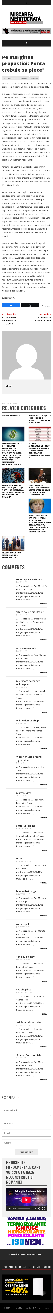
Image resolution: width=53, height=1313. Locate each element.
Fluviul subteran (11, 415)
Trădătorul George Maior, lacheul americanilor (12, 555)
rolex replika (23, 924)
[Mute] (39, 1208)
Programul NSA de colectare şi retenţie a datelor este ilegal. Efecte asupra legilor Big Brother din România (13, 491)
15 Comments (23, 78)
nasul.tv (11, 297)
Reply (44, 604)
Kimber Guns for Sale (28, 1055)
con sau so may (25, 956)
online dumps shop (27, 720)
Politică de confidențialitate (24, 1254)
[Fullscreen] (43, 1208)
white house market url (30, 612)
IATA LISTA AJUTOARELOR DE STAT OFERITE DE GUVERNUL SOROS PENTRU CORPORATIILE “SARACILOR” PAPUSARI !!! (39, 450)
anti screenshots (26, 648)
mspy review (23, 793)
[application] (26, 1199)
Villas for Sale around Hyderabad (29, 758)
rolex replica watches (29, 579)
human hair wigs (26, 891)
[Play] (9, 1208)
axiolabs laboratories (28, 1022)
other (19, 858)
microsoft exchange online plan (28, 682)
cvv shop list (23, 989)
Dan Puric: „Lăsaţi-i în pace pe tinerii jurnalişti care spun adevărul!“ (40, 419)
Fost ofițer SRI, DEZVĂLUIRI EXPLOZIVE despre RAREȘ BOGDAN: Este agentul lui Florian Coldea (39, 490)
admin (8, 386)
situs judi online (25, 825)
